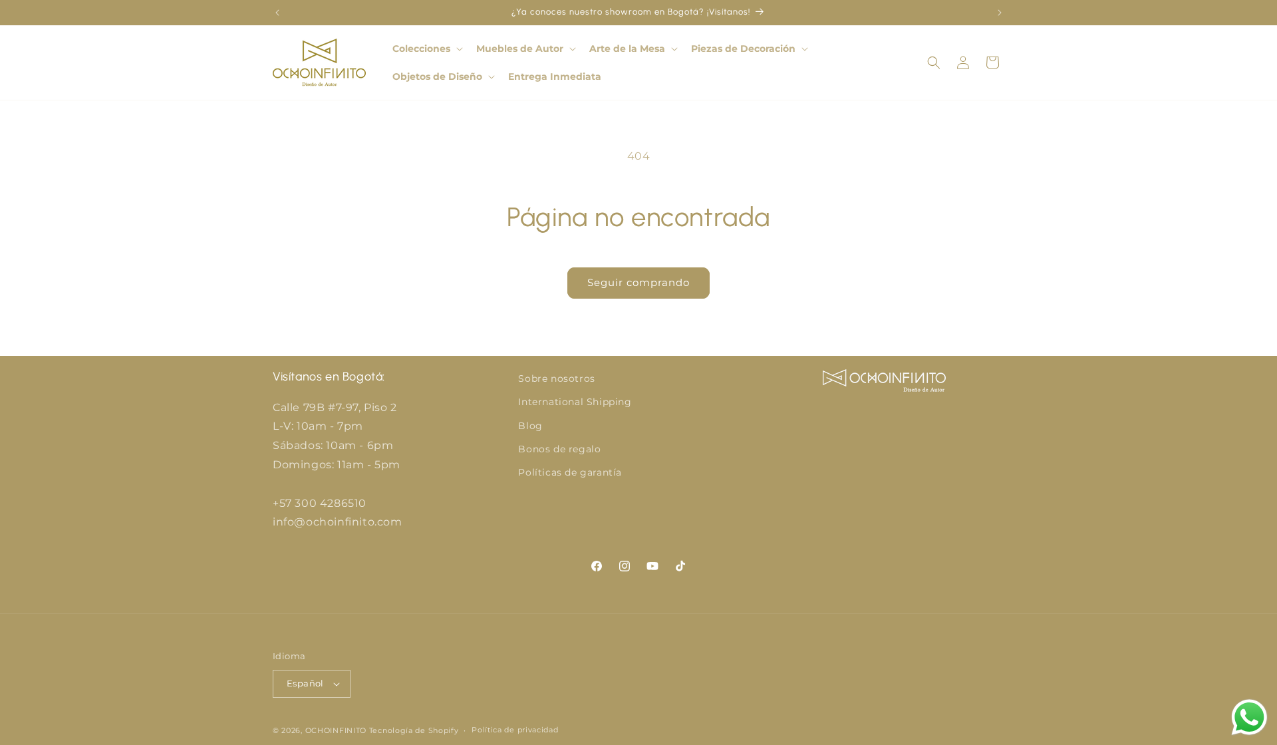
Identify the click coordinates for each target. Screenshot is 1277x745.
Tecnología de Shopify (414, 730)
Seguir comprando (638, 282)
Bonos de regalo (559, 449)
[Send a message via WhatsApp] (1249, 717)
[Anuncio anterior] (277, 12)
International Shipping (574, 402)
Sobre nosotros (556, 378)
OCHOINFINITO (335, 730)
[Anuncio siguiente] (999, 12)
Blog (530, 426)
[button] (426, 49)
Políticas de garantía (570, 472)
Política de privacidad (515, 729)
